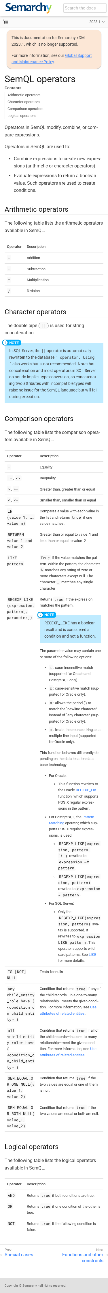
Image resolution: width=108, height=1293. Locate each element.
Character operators (23, 102)
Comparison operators (25, 109)
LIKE (92, 954)
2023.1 (94, 22)
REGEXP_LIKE (87, 790)
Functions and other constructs (82, 1257)
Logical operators (21, 115)
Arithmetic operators (24, 95)
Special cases (19, 1254)
